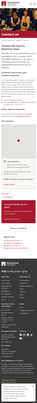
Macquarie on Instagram (12, 243)
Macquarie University (7, 40)
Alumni (18, 40)
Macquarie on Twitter (11, 245)
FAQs (14, 85)
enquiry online (16, 100)
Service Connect (9, 184)
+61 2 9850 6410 (12, 102)
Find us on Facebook (18, 228)
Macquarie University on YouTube (15, 248)
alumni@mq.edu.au (23, 116)
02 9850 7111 (24, 102)
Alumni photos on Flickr (12, 240)
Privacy (6, 398)
